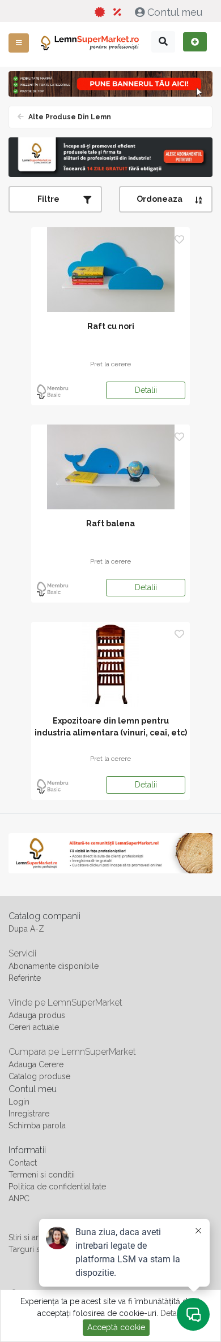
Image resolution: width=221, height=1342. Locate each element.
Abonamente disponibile (53, 966)
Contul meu (174, 12)
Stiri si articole (33, 1237)
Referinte (24, 977)
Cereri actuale (33, 1027)
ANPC (18, 1198)
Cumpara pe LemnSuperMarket (72, 1051)
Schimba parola (37, 1125)
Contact (22, 1162)
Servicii (22, 953)
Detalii (146, 390)
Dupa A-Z (26, 928)
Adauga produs (36, 1015)
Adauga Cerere (35, 1064)
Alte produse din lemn (69, 117)
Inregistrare (28, 1113)
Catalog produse (39, 1076)
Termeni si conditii (41, 1174)
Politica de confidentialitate (57, 1186)
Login (18, 1101)
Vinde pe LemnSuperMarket (65, 1002)
